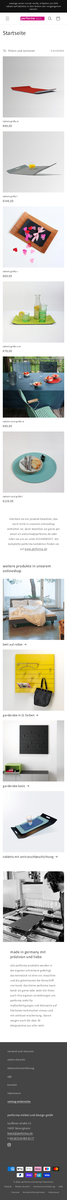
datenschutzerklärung (20, 1068)
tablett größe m (11, 121)
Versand (15, 1192)
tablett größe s (10, 271)
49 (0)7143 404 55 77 (22, 1138)
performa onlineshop (31, 1182)
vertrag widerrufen (19, 1101)
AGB (61, 1186)
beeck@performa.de (20, 1133)
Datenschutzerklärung (44, 1186)
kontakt (12, 1084)
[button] (7, 18)
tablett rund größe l (13, 496)
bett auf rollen (13, 644)
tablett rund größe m (13, 421)
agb (9, 1076)
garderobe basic (14, 786)
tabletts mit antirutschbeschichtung (28, 857)
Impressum (53, 1192)
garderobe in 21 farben (18, 715)
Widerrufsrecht (22, 1186)
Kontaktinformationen (34, 1192)
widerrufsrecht (16, 1059)
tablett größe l (10, 196)
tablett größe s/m (12, 346)
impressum (14, 1093)
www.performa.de (36, 549)
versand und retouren (20, 1051)
